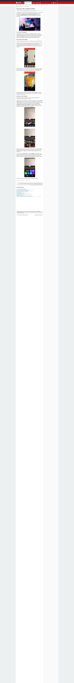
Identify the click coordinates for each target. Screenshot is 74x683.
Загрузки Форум (27, 193)
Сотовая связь (26, 6)
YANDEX (47, 4)
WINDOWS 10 (35, 4)
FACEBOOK (29, 4)
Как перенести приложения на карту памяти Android (23, 215)
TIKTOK (17, 4)
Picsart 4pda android (19, 194)
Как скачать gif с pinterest (20, 193)
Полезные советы (28, 2)
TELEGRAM (20, 4)
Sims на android (18, 192)
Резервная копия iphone (20, 195)
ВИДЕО (42, 4)
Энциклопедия (38, 2)
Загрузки (33, 2)
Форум (23, 2)
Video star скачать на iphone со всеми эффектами (24, 196)
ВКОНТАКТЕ (38, 4)
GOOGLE (44, 4)
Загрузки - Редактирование (27, 194)
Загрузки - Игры (24, 192)
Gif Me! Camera (26, 41)
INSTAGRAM (26, 4)
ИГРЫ (32, 4)
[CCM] (18, 3)
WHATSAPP (23, 4)
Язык (57, 0)
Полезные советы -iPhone (29, 195)
